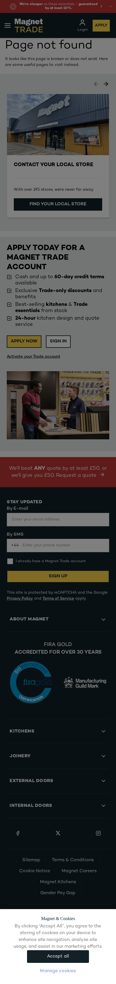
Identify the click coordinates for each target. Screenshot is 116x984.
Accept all (58, 956)
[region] (58, 946)
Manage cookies (58, 971)
